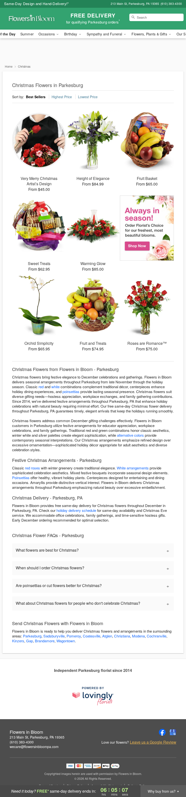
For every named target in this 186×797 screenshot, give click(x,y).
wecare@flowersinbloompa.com (34, 746)
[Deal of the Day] (147, 228)
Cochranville (156, 635)
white (55, 386)
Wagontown (65, 640)
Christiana (122, 635)
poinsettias (70, 391)
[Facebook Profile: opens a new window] (162, 732)
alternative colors (130, 435)
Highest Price (62, 96)
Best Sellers (36, 96)
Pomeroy (74, 635)
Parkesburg (32, 635)
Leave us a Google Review (153, 742)
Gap (29, 640)
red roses (32, 467)
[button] (173, 776)
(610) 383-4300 (22, 742)
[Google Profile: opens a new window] (173, 732)
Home (9, 66)
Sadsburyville (54, 635)
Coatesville (91, 635)
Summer (27, 34)
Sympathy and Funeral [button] (105, 34)
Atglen (107, 635)
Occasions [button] (47, 34)
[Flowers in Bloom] (32, 19)
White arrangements (133, 467)
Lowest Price (88, 96)
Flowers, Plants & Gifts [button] (150, 34)
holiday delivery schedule (76, 510)
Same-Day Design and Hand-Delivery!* (36, 3)
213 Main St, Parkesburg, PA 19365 (37, 737)
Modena (138, 635)
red (41, 386)
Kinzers (18, 640)
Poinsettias (21, 477)
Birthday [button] (71, 34)
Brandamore (44, 640)
